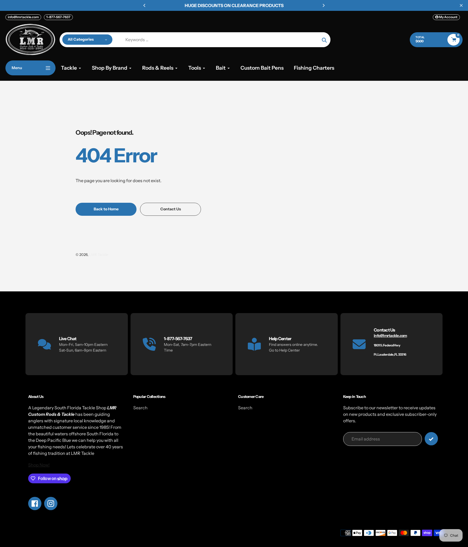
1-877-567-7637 (58, 17)
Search (140, 407)
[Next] (323, 5)
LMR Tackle (98, 254)
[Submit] (431, 438)
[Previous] (144, 5)
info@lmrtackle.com (23, 17)
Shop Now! (39, 465)
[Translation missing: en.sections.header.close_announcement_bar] (461, 5)
